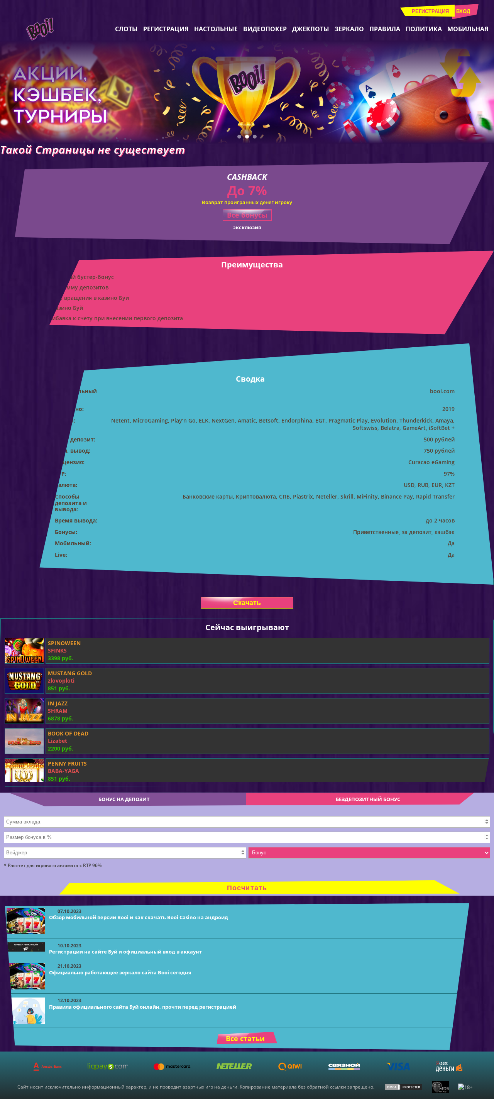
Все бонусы (247, 215)
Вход (463, 11)
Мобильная (468, 29)
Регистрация (430, 11)
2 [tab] (247, 137)
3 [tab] (255, 137)
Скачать (247, 603)
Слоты (126, 29)
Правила (384, 29)
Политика (424, 29)
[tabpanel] (247, 92)
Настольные (216, 29)
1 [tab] (239, 137)
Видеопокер (265, 29)
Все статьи (245, 1038)
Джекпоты (310, 29)
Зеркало (349, 29)
